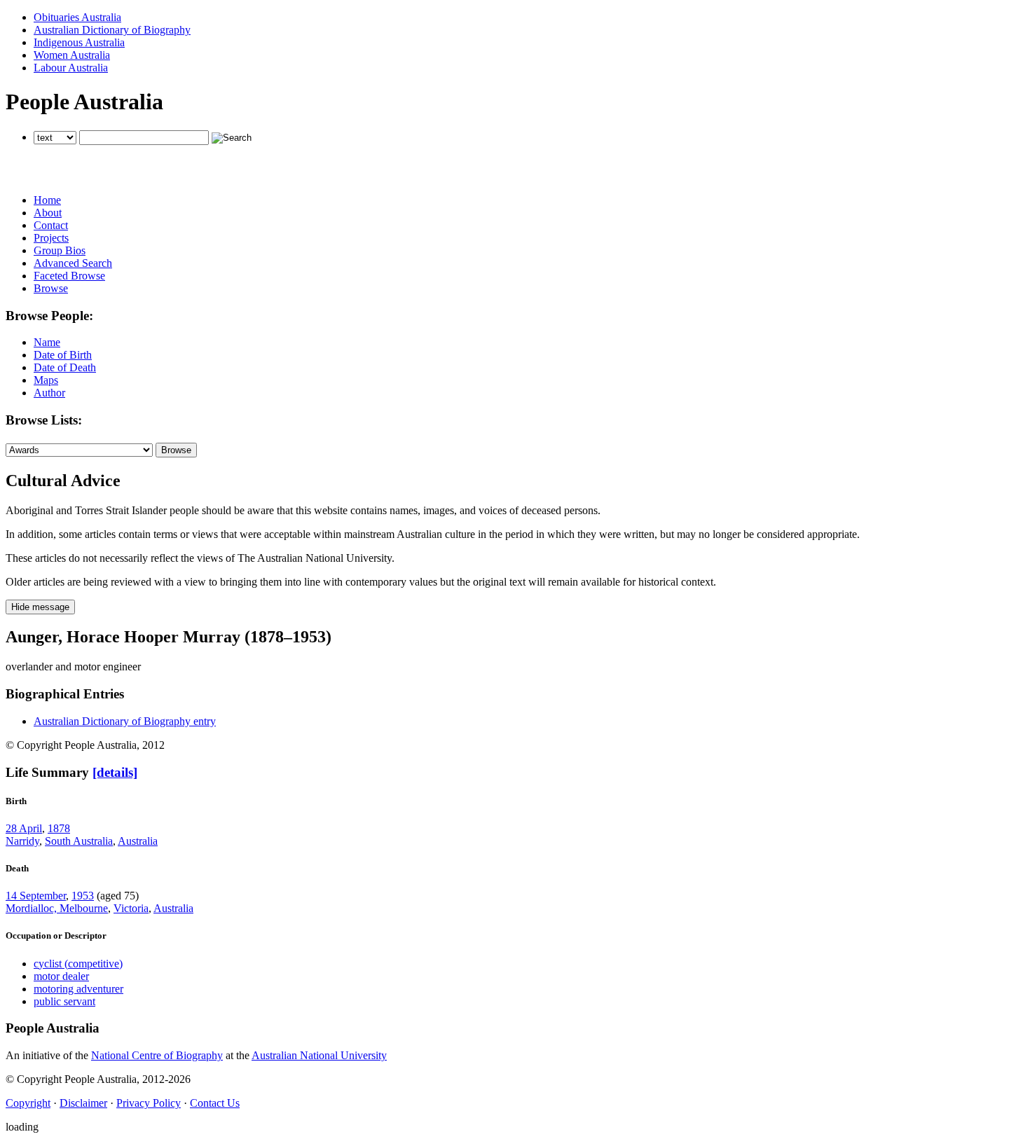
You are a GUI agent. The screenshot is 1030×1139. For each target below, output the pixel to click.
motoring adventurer (78, 989)
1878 (59, 828)
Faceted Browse (69, 276)
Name (47, 342)
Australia (138, 841)
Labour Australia (71, 68)
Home (47, 200)
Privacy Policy (148, 1103)
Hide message (40, 607)
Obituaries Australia (77, 17)
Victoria (131, 908)
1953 (82, 896)
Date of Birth (63, 355)
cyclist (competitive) (78, 963)
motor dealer (61, 976)
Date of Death (65, 367)
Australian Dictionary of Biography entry (125, 721)
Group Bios (59, 250)
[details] (114, 772)
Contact (51, 225)
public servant (64, 1001)
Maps (46, 380)
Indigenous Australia (79, 42)
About (48, 213)
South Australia (79, 841)
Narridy (22, 841)
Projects (51, 238)
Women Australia (72, 55)
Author (49, 393)
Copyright (28, 1103)
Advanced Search (73, 263)
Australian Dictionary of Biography (112, 30)
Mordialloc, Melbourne (57, 908)
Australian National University (319, 1055)
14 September (36, 896)
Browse (51, 288)
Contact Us (215, 1103)
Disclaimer (83, 1103)
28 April (24, 828)
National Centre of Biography (157, 1055)
